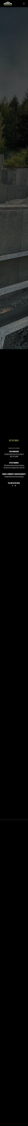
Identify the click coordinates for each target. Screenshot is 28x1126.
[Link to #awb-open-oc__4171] (24, 3)
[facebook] (12, 485)
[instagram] (15, 485)
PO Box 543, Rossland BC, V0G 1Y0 (14, 467)
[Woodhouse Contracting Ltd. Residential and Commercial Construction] (7, 1)
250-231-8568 (14, 456)
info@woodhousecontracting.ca (14, 476)
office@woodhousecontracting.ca (14, 465)
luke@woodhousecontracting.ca (14, 454)
